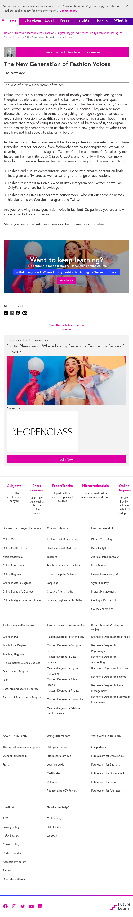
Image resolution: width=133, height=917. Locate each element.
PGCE (6, 680)
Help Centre (54, 827)
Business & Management (28, 33)
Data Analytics (100, 548)
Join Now (67, 459)
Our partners (98, 747)
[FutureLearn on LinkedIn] (40, 906)
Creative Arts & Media (60, 591)
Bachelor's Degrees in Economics (110, 668)
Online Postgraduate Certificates (22, 600)
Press (64, 20)
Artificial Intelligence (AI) (106, 556)
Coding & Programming (105, 600)
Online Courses (12, 539)
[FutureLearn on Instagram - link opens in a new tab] (14, 906)
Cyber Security (100, 583)
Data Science (99, 565)
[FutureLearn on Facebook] (6, 906)
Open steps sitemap (14, 879)
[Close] (127, 5)
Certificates (54, 773)
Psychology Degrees (15, 645)
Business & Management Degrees (22, 697)
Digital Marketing (101, 539)
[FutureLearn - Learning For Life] (120, 905)
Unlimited (52, 782)
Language (52, 583)
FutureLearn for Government (107, 773)
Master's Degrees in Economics (65, 699)
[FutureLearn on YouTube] (31, 906)
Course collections (102, 609)
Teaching (52, 556)
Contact (52, 835)
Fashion (49, 33)
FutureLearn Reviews (59, 756)
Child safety (54, 818)
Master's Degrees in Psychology (65, 636)
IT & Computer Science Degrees (21, 662)
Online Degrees (12, 574)
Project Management (103, 591)
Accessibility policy (14, 861)
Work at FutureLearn (15, 756)
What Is (121, 20)
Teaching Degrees (13, 654)
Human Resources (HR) (104, 574)
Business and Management (62, 539)
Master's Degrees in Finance (63, 690)
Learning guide (55, 764)
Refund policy (11, 835)
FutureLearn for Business (105, 764)
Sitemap (7, 870)
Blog (5, 773)
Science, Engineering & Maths (64, 600)
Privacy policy (11, 827)
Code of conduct (13, 853)
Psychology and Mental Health (65, 565)
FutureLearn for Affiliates (105, 790)
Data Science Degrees (16, 671)
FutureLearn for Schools (105, 782)
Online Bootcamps (13, 565)
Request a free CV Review (62, 790)
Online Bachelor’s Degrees (18, 591)
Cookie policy (11, 844)
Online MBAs (10, 636)
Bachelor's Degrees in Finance (108, 676)
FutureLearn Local (38, 20)
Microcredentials (13, 556)
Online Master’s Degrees (17, 583)
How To (101, 20)
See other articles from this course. (72, 52)
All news (9, 20)
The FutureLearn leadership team (22, 747)
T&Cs (6, 818)
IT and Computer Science (61, 574)
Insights (82, 20)
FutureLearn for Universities (107, 756)
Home (7, 33)
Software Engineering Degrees (20, 688)
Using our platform (58, 747)
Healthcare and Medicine (61, 548)
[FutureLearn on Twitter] (22, 906)
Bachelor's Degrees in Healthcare (110, 636)
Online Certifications (15, 548)
